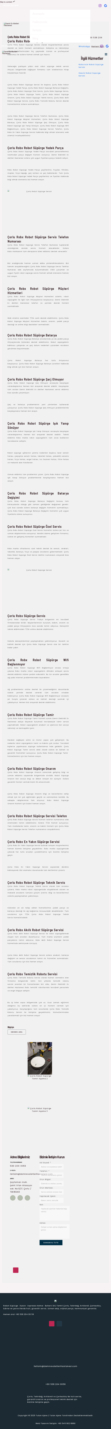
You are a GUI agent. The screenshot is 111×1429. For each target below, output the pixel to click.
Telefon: (44, 1171)
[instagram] (100, 5)
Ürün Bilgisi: (45, 1179)
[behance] (105, 5)
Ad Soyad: (45, 1162)
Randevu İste (51, 1243)
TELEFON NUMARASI (16, 1162)
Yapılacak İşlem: (48, 1196)
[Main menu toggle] (106, 54)
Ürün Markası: (46, 1188)
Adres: (43, 1223)
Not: (42, 1204)
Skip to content (6, 2)
